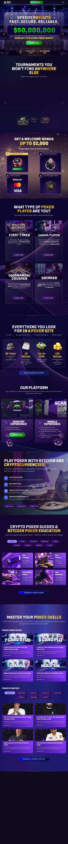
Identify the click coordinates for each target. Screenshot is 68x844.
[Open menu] (63, 2)
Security (17, 551)
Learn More (56, 120)
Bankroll (39, 551)
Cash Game (58, 698)
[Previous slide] (4, 30)
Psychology (34, 703)
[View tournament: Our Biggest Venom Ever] (45, 128)
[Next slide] (64, 30)
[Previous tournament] (5, 106)
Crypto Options (22, 512)
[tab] (20, 52)
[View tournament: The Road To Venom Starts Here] (34, 128)
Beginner (9, 698)
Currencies (34, 547)
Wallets (56, 547)
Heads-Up (22, 703)
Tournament (46, 698)
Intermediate (22, 698)
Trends (50, 551)
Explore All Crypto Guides (34, 598)
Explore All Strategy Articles (34, 765)
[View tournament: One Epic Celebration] (23, 128)
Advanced (34, 698)
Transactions (45, 547)
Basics (23, 547)
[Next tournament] (62, 106)
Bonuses (28, 551)
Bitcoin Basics (10, 512)
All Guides (12, 547)
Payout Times (34, 512)
